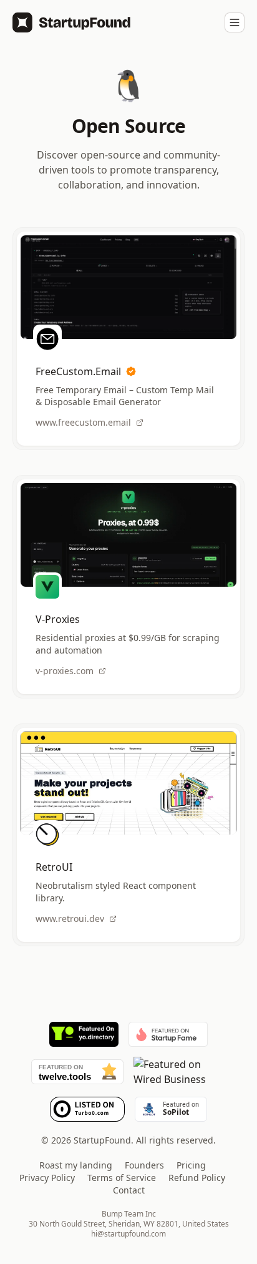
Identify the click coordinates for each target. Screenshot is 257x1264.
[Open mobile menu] (235, 22)
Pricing (191, 1165)
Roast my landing (75, 1165)
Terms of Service (121, 1177)
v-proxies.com (65, 671)
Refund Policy (196, 1177)
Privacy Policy (47, 1177)
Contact (129, 1190)
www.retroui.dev (70, 918)
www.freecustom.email (83, 422)
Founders (144, 1165)
